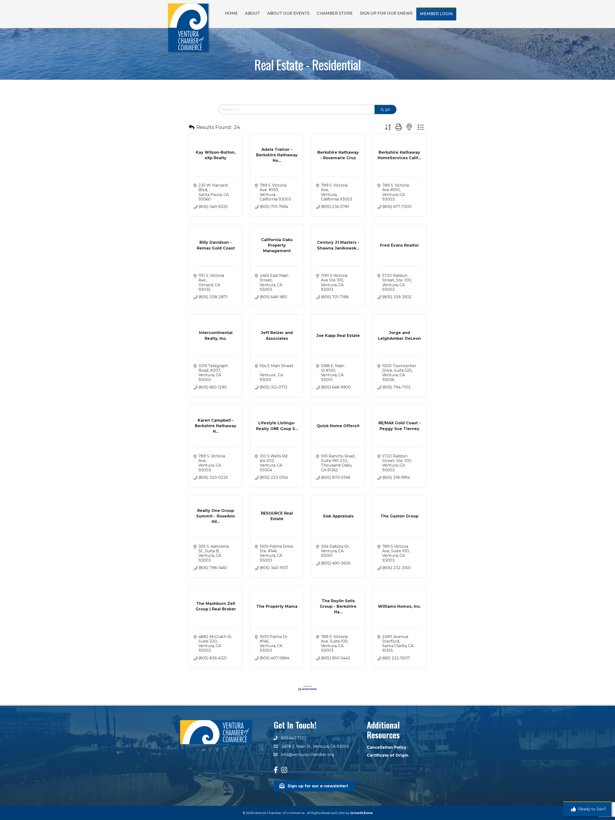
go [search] (387, 109)
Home (231, 13)
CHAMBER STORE (335, 13)
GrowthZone (361, 813)
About (252, 13)
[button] (191, 127)
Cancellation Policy (386, 747)
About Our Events (288, 13)
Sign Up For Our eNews (386, 13)
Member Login (436, 14)
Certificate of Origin (387, 755)
